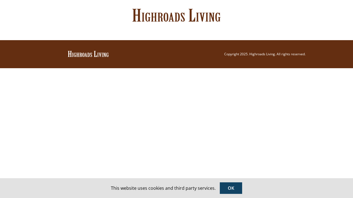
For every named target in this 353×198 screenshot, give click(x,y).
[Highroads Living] (88, 53)
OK (231, 188)
